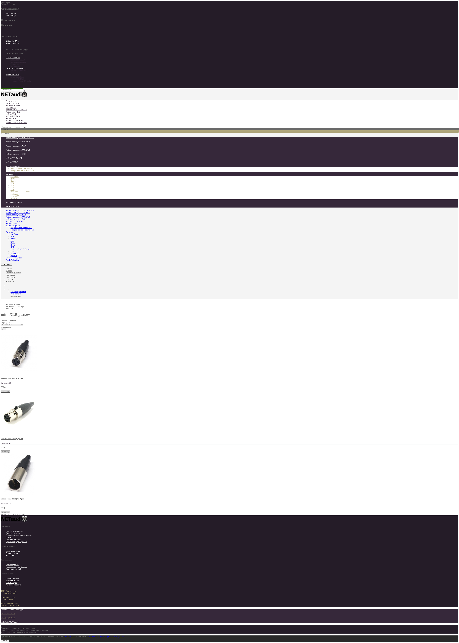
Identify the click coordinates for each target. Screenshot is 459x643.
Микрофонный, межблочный (22, 170)
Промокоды (10, 275)
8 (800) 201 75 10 (12, 41)
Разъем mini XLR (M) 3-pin (12, 499)
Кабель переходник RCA (16, 154)
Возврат (9, 271)
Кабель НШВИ (12, 162)
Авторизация (11, 15)
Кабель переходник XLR (16, 146)
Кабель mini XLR (13, 112)
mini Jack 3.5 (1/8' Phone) (20, 192)
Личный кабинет (13, 578)
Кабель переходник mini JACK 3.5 (20, 138)
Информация (6, 264)
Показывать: (6, 327)
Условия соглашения (14, 531)
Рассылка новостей (13, 585)
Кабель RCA (11, 118)
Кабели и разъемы (13, 105)
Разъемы (9, 175)
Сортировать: (6, 323)
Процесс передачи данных (16, 542)
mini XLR (14, 194)
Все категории (12, 101)
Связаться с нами (13, 551)
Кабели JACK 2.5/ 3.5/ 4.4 (16, 110)
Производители (12, 565)
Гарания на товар (13, 533)
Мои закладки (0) (18, 60)
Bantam (13, 181)
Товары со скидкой (13, 569)
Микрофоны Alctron (14, 202)
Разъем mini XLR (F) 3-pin (12, 378)
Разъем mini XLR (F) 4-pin (12, 439)
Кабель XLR (11, 114)
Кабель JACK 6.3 (13, 116)
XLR (12, 190)
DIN (12, 183)
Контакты (10, 281)
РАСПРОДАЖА (12, 103)
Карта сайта (10, 555)
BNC (13, 179)
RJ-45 (13, 187)
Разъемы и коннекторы (15, 306)
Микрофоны (11, 108)
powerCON (15, 196)
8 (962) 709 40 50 (12, 43)
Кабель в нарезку (13, 166)
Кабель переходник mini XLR (18, 142)
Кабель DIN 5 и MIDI (14, 120)
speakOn (14, 198)
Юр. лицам (10, 277)
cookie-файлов (69, 636)
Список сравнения (18, 62)
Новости (9, 279)
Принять (5, 641)
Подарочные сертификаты (16, 567)
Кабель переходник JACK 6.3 (18, 150)
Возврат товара (12, 553)
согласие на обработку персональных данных (105, 636)
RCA (13, 185)
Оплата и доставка (13, 273)
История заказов (12, 580)
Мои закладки (11, 583)
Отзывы (9, 268)
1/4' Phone (15, 177)
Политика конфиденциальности (19, 535)
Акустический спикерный (21, 168)
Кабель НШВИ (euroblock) (16, 123)
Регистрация (11, 13)
